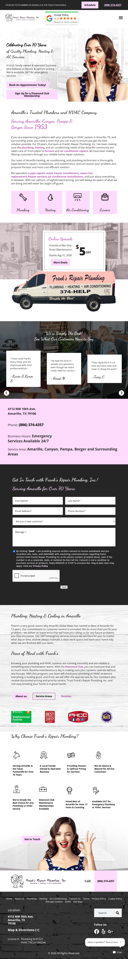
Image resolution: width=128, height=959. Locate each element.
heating (39, 147)
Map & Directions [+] (23, 930)
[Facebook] (96, 931)
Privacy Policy (40, 565)
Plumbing (23, 210)
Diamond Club (74, 666)
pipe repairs (37, 173)
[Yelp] (103, 931)
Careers (105, 210)
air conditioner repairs (74, 151)
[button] (121, 17)
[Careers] (105, 197)
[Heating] (50, 197)
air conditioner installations (65, 176)
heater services (37, 176)
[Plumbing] (23, 197)
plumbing (28, 147)
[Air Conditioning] (78, 197)
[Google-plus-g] (110, 931)
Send (64, 587)
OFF (88, 252)
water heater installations (62, 173)
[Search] (117, 913)
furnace (49, 151)
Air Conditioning (77, 210)
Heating (50, 210)
